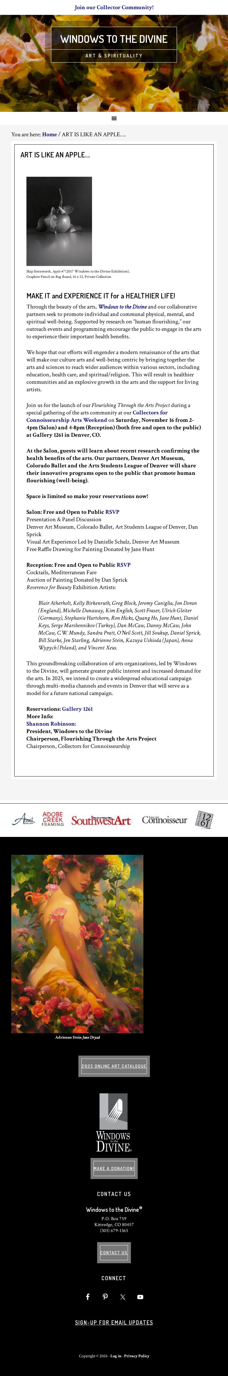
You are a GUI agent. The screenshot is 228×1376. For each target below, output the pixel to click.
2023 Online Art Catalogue (114, 1066)
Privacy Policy (136, 1356)
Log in (115, 1356)
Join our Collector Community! (114, 7)
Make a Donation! (114, 1168)
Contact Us (114, 1252)
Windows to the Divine (114, 39)
